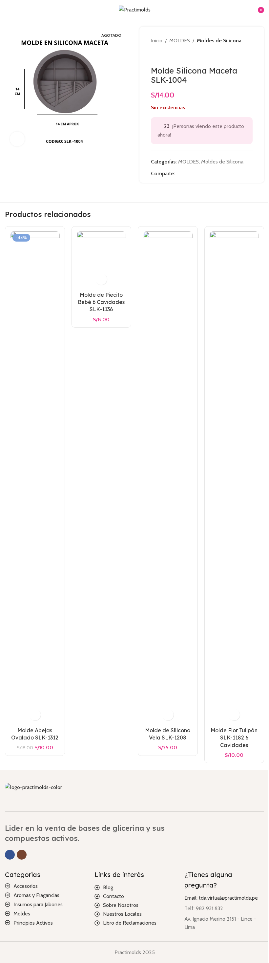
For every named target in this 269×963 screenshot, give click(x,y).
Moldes (21, 913)
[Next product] (171, 55)
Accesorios (25, 886)
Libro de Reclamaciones (129, 923)
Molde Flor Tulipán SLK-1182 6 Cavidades (234, 737)
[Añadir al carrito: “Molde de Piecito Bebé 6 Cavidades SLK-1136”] (101, 279)
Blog (108, 887)
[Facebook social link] (179, 173)
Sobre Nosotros (120, 905)
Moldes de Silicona (219, 40)
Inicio (156, 40)
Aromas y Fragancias (36, 895)
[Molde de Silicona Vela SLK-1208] (168, 477)
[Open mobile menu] (7, 9)
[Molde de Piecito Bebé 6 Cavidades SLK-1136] (101, 259)
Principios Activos (33, 923)
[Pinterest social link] (195, 173)
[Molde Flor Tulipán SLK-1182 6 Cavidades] (234, 477)
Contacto (113, 896)
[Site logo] (135, 9)
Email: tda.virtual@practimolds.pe (221, 898)
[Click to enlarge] (17, 139)
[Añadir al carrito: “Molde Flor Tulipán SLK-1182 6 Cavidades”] (234, 714)
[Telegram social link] (211, 173)
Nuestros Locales (122, 914)
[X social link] (187, 173)
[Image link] (33, 787)
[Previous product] (155, 55)
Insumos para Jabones (38, 904)
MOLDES (179, 40)
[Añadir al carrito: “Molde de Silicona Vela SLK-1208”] (168, 714)
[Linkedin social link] (203, 173)
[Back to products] (163, 55)
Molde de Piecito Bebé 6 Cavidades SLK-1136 (101, 302)
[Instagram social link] (22, 855)
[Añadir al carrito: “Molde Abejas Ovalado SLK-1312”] (35, 714)
